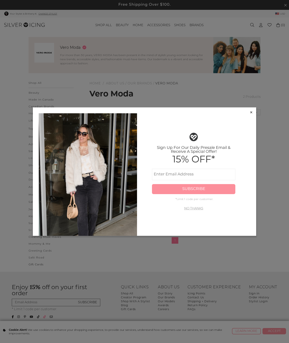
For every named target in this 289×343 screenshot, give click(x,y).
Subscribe (193, 189)
